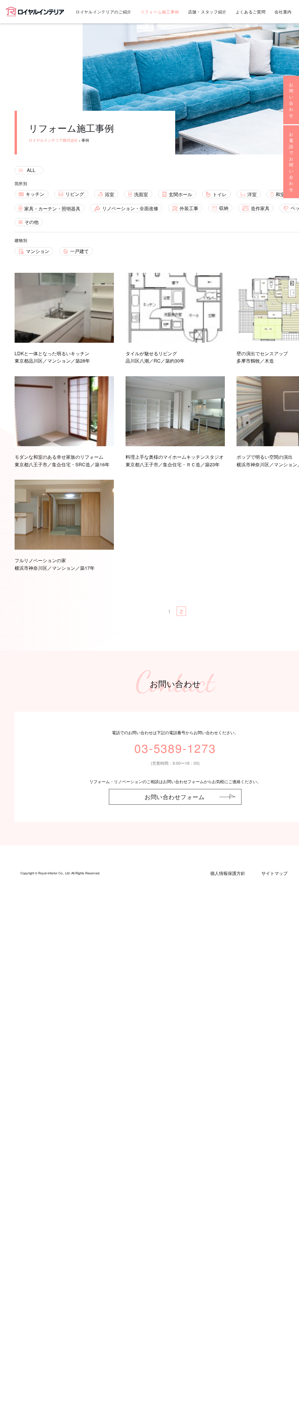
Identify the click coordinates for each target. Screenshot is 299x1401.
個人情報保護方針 (227, 873)
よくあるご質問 (251, 12)
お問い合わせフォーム (174, 796)
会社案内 (283, 12)
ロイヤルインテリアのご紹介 (103, 12)
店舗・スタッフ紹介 (207, 12)
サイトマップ (274, 873)
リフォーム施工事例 (159, 12)
